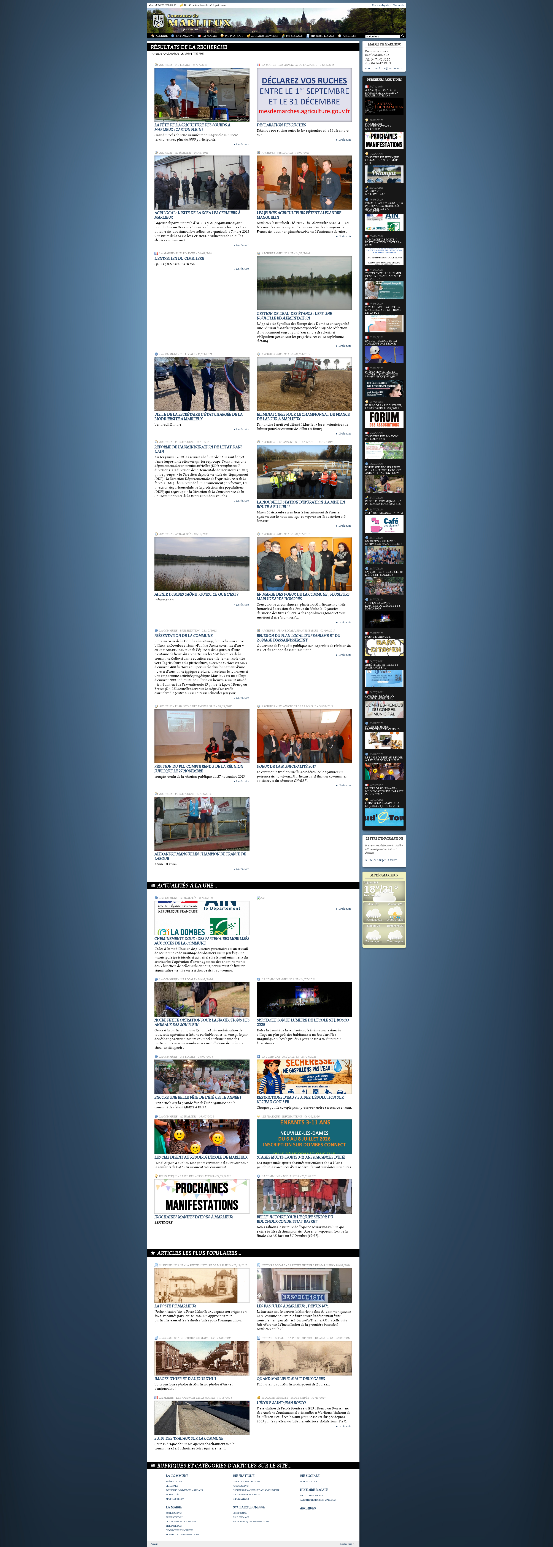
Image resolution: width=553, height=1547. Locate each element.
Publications (185, 253)
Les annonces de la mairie (297, 65)
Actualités (183, 152)
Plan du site (398, 5)
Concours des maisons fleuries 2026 (382, 438)
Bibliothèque (174, 1526)
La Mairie (209, 36)
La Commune (185, 36)
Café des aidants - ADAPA (384, 513)
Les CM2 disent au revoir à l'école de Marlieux (201, 1157)
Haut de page (346, 1544)
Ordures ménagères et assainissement (256, 1490)
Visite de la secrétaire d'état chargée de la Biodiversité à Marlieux (198, 416)
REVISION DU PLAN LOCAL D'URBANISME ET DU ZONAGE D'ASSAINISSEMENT (298, 638)
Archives (349, 36)
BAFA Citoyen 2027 (378, 636)
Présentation (189, 630)
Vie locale (183, 65)
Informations (292, 1116)
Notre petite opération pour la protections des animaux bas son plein (383, 470)
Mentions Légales (380, 5)
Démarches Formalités (179, 1530)
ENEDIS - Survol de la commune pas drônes (381, 342)
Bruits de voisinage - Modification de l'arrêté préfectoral (384, 791)
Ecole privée (300, 1398)
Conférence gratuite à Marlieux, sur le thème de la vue (383, 310)
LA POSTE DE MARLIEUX (175, 1306)
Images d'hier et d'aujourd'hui (185, 1379)
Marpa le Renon (175, 1498)
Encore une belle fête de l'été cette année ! (197, 1097)
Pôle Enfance (241, 1517)
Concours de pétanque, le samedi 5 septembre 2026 (382, 160)
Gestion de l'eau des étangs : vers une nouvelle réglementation (294, 316)
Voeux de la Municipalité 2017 (286, 766)
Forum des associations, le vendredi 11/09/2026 (383, 407)
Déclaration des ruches (281, 125)
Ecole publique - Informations (251, 1521)
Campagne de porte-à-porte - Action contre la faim (383, 242)
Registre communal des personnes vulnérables (383, 502)
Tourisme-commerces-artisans (184, 1490)
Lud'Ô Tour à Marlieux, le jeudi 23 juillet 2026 (382, 805)
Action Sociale (308, 1481)
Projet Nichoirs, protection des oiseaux (382, 728)
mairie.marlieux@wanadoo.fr (384, 68)
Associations (241, 1485)
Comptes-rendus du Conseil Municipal (379, 697)
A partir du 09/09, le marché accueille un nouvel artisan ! (381, 93)
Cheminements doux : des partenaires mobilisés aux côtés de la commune (201, 941)
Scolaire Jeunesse (264, 36)
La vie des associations (197, 1176)
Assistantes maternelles (375, 193)
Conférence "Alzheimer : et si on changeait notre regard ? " (384, 276)
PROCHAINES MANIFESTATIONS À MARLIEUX (193, 1217)
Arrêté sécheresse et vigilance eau (381, 666)
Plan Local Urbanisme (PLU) (297, 630)
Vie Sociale (294, 36)
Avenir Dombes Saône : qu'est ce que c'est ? (196, 594)
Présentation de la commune (183, 635)
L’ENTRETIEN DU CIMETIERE (179, 258)
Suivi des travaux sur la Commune (188, 1438)
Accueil (162, 36)
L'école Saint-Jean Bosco (281, 1403)
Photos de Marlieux (200, 1338)
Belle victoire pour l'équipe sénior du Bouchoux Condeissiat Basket (295, 1219)
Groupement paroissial (247, 1494)
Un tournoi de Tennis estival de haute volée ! (383, 543)
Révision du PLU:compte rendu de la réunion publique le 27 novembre (198, 768)
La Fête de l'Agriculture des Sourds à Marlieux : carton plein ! (192, 127)
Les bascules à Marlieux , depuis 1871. (293, 1306)
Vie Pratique (234, 36)
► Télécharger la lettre (381, 860)
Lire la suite (241, 144)
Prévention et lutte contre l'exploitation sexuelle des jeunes (381, 374)
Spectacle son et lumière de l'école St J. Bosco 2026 (382, 606)
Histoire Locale (323, 36)
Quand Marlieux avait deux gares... (292, 1379)
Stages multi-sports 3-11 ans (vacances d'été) (301, 1157)
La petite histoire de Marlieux (208, 1265)
